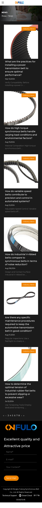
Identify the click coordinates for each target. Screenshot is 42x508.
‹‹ (3, 415)
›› (23, 415)
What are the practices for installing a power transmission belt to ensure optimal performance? (20, 68)
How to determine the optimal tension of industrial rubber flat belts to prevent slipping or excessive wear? (20, 391)
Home (4, 16)
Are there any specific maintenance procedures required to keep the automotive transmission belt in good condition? (20, 324)
